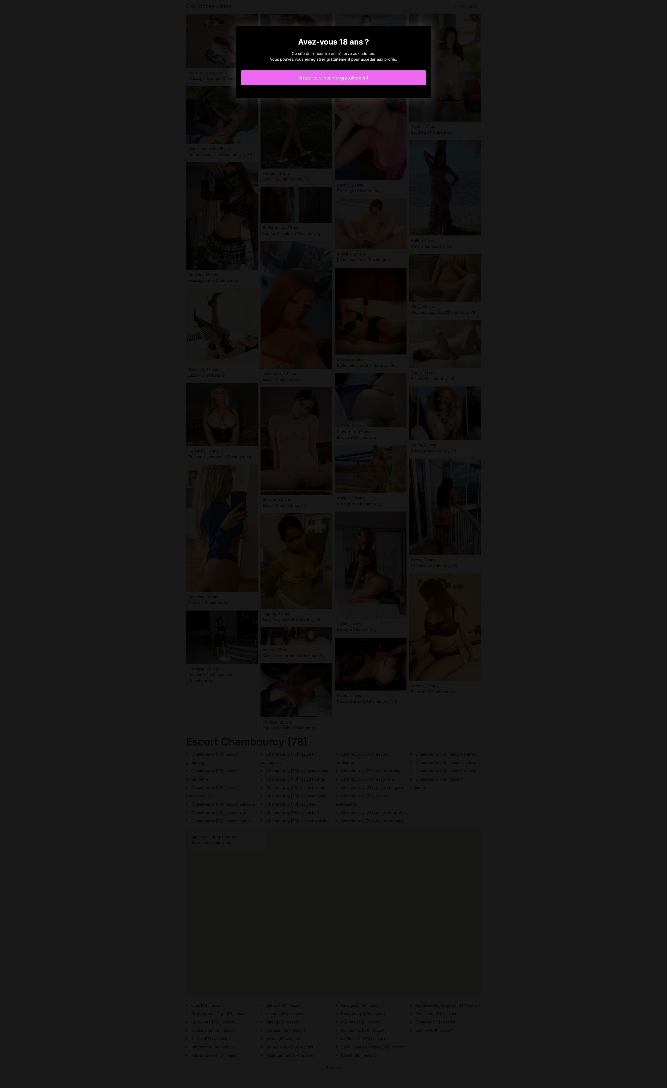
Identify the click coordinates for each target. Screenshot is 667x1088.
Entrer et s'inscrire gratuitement (333, 77)
